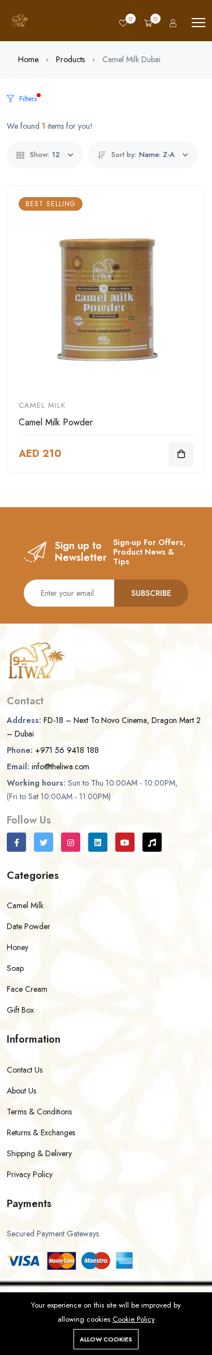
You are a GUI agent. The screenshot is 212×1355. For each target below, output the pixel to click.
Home (28, 69)
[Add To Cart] (180, 464)
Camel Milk (42, 415)
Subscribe (151, 603)
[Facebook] (16, 852)
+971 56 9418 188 (67, 760)
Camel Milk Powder (56, 432)
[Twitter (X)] (43, 852)
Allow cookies (106, 1339)
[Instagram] (70, 852)
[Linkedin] (97, 852)
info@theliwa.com (60, 776)
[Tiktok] (152, 852)
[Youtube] (125, 852)
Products (70, 69)
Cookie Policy (134, 1319)
